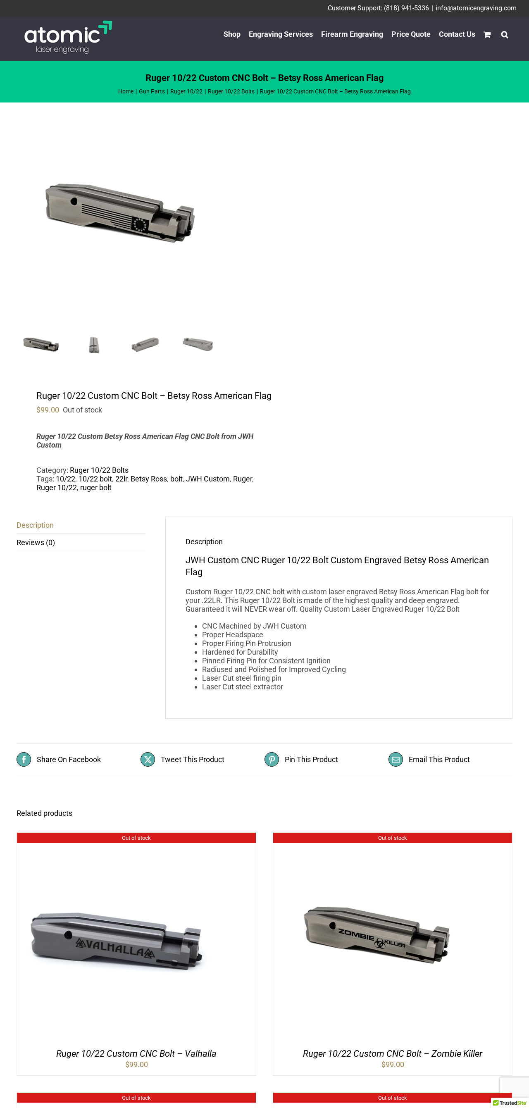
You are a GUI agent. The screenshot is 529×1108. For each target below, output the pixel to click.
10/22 (65, 478)
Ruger (242, 478)
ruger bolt (96, 487)
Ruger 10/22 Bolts (99, 470)
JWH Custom (208, 478)
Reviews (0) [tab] (36, 542)
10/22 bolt (95, 478)
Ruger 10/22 (56, 487)
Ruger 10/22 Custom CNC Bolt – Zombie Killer (392, 1053)
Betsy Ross (149, 478)
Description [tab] (35, 525)
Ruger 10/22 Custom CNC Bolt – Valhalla (136, 1053)
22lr (121, 478)
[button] (504, 34)
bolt (176, 478)
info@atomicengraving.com (476, 8)
